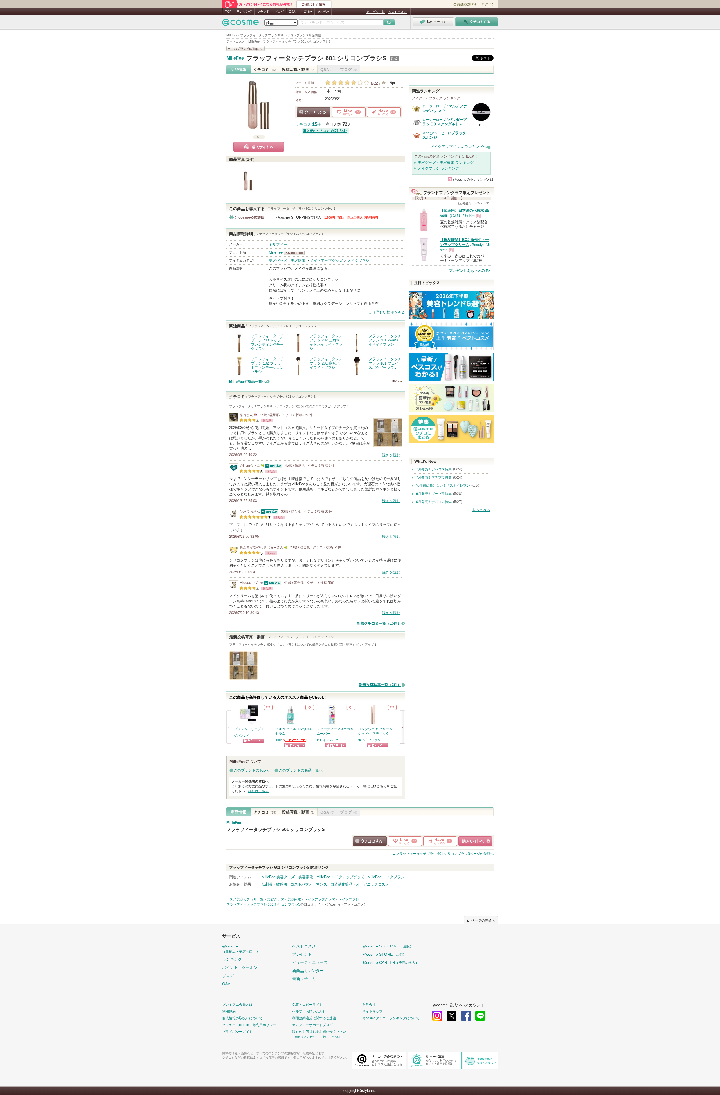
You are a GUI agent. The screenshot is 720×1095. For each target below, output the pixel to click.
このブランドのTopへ (251, 770)
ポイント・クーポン (240, 967)
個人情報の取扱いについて (242, 1018)
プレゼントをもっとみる (469, 271)
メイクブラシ (358, 260)
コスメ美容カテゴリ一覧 (245, 899)
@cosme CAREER (390, 962)
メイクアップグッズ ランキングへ (459, 146)
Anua (278, 740)
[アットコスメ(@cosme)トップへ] (240, 24)
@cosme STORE (384, 954)
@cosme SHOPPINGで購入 (298, 217)
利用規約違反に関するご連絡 (314, 1018)
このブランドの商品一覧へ (301, 770)
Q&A (292, 11)
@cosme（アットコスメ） (347, 904)
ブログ (279, 11)
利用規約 (229, 1011)
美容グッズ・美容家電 (287, 260)
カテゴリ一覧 (375, 12)
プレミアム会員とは (237, 1005)
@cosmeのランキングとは (473, 180)
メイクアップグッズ (326, 260)
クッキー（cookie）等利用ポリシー (249, 1025)
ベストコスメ (397, 12)
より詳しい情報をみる (386, 312)
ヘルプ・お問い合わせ (309, 1011)
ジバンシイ (241, 735)
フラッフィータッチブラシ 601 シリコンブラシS (316, 58)
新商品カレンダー (308, 970)
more (395, 380)
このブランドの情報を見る (245, 48)
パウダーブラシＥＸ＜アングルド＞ (444, 121)
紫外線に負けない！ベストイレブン (443, 486)
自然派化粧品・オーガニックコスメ (359, 884)
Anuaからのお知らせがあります (295, 740)
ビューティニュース (310, 962)
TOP (228, 11)
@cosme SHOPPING (387, 946)
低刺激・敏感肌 (274, 884)
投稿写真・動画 (298, 69)
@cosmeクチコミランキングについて (391, 1018)
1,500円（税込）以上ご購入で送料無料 (351, 217)
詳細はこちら (258, 791)
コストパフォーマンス (309, 884)
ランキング (244, 11)
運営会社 (369, 1005)
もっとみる (481, 510)
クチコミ (264, 69)
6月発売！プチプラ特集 (434, 494)
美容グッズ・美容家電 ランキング (446, 162)
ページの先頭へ (445, 854)
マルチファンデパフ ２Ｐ (444, 108)
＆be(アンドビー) (435, 133)
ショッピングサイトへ (253, 741)
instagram (437, 1016)
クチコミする (313, 112)
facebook (466, 1016)
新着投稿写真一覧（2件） (380, 685)
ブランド (263, 11)
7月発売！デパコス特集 (434, 469)
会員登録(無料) (464, 4)
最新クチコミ (304, 978)
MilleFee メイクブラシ (386, 877)
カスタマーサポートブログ (312, 1025)
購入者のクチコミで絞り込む (325, 131)
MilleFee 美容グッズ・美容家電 (287, 877)
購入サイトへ (258, 147)
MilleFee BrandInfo (296, 253)
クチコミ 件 (308, 124)
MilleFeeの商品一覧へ (247, 381)
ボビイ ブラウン (369, 740)
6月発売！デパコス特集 (434, 502)
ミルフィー (278, 244)
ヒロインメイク (327, 740)
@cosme (242, 949)
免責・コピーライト (307, 1005)
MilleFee (235, 58)
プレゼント (302, 954)
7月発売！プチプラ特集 (434, 477)
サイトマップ (372, 1011)
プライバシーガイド (237, 1032)
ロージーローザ (434, 106)
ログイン (488, 4)
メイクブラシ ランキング (438, 168)
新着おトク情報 (314, 4)
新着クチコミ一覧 (379, 623)
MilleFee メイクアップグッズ (340, 877)
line (480, 1016)
